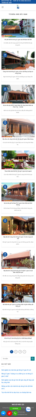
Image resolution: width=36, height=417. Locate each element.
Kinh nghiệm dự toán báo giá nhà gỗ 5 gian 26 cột (16, 370)
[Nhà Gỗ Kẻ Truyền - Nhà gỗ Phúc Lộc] (18, 7)
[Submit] (33, 358)
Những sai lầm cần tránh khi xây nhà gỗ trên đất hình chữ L (17, 387)
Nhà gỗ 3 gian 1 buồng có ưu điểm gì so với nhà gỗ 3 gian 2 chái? (17, 375)
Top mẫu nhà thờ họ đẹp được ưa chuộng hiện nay (16, 392)
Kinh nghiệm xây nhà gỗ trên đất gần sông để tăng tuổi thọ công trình (17, 381)
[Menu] (2, 7)
